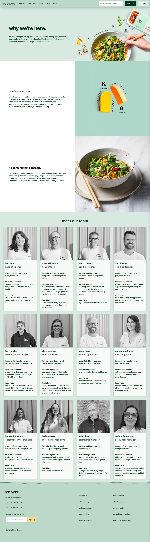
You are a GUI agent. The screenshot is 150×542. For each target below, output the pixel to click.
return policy (84, 514)
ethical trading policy (121, 514)
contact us (83, 496)
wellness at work (85, 508)
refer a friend (118, 496)
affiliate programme (86, 502)
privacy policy (119, 508)
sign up (32, 520)
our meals (21, 3)
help (48, 3)
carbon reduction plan (122, 520)
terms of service (85, 520)
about (41, 3)
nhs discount (118, 502)
